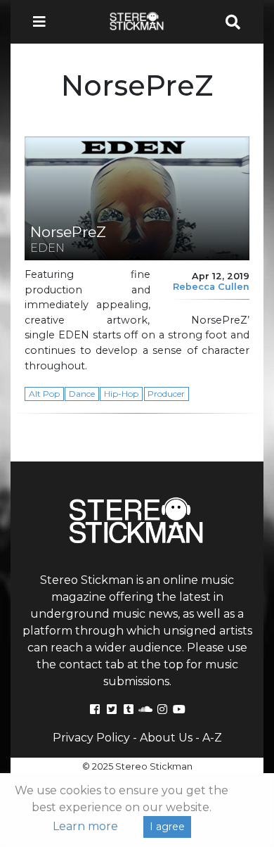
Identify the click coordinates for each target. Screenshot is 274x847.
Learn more (85, 826)
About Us (166, 737)
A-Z (212, 737)
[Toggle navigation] (43, 22)
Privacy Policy (91, 737)
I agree (167, 826)
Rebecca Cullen (211, 286)
